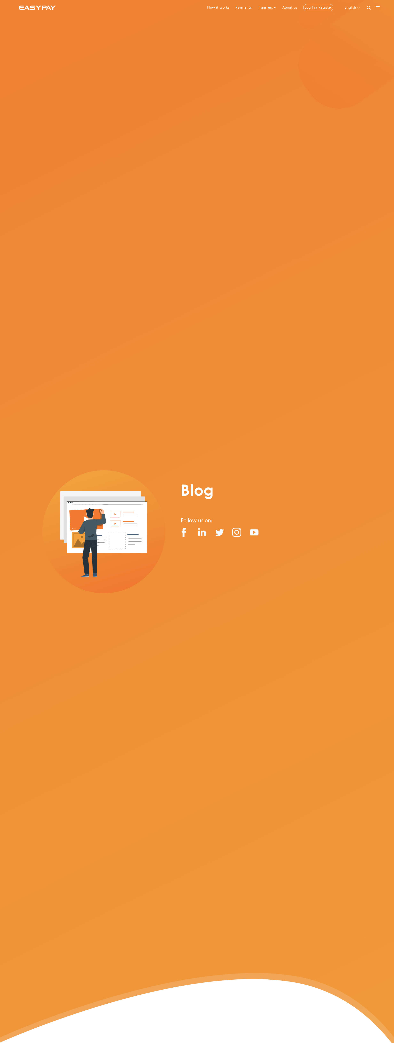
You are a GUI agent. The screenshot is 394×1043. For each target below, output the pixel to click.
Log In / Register (318, 7)
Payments (243, 7)
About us (289, 7)
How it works (218, 7)
